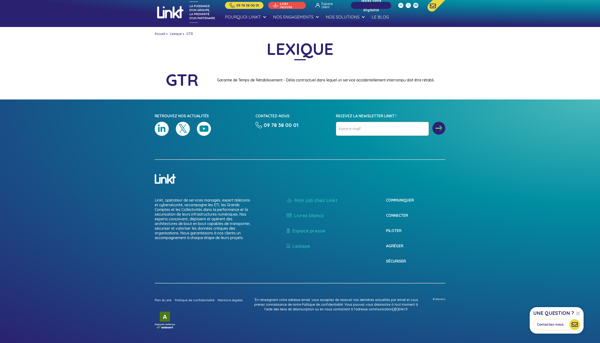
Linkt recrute (286, 5)
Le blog (380, 17)
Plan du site (163, 300)
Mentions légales (230, 300)
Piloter (393, 230)
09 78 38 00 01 (247, 5)
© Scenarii (439, 299)
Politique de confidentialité (194, 300)
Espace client (327, 5)
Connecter (397, 215)
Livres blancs (309, 215)
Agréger (394, 246)
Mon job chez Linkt (316, 200)
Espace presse (308, 231)
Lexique (176, 34)
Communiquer (400, 200)
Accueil (160, 34)
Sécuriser (396, 261)
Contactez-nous (550, 324)
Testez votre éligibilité (371, 5)
